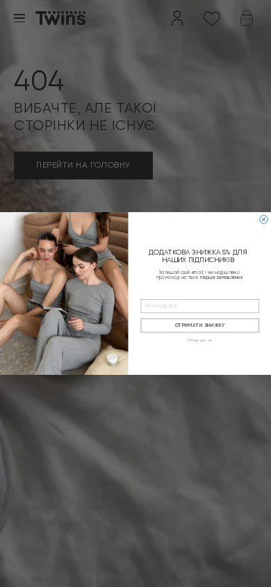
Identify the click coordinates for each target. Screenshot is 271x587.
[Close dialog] (264, 220)
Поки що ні (200, 341)
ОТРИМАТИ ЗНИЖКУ (200, 325)
